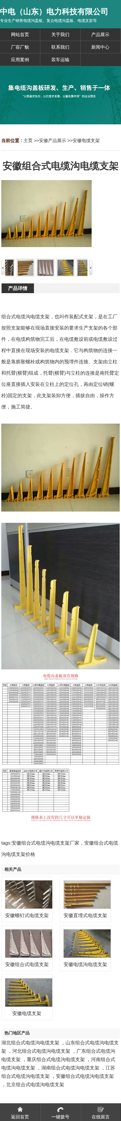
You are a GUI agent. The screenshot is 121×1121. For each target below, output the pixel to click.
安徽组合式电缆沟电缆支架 (85, 1076)
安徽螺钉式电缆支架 (27, 915)
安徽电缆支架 (86, 140)
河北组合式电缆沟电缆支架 (41, 1051)
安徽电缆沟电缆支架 (85, 964)
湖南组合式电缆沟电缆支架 (70, 1067)
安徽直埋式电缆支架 (85, 915)
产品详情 (17, 288)
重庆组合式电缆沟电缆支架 (56, 1059)
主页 (28, 140)
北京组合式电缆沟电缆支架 (35, 1084)
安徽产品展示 (52, 140)
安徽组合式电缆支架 (27, 964)
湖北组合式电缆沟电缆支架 (30, 1042)
